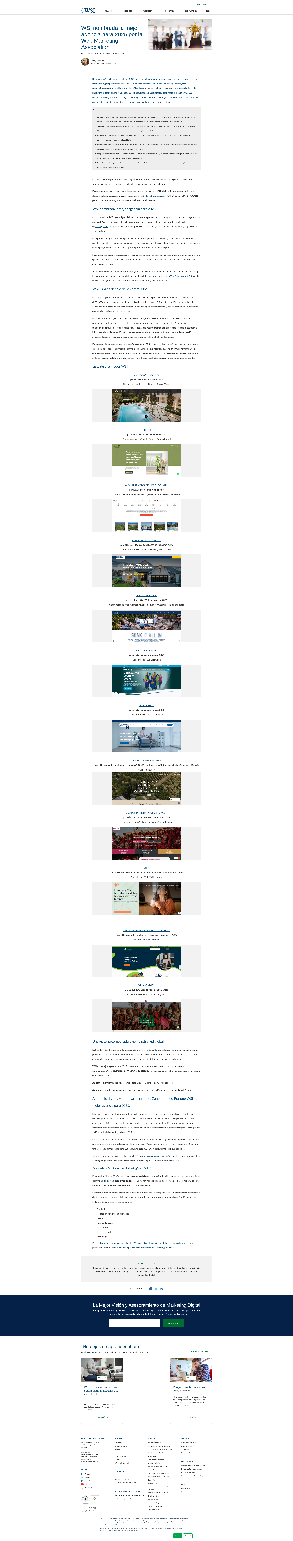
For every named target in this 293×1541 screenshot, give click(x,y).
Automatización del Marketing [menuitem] (158, 1492)
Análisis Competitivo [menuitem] (154, 1443)
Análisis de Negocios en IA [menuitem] (123, 1499)
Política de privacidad (111, 1525)
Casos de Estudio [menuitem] (186, 1446)
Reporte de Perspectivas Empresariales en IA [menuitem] (129, 1495)
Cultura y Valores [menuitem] (120, 1456)
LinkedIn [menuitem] (88, 1481)
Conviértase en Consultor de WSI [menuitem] (125, 1482)
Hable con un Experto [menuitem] (188, 1472)
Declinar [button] (188, 1536)
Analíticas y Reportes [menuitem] (155, 1506)
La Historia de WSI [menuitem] (121, 1446)
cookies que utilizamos (177, 1523)
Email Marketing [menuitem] (153, 1496)
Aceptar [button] (177, 1536)
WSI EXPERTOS (149, 11)
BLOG (208, 11)
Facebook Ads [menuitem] (152, 1470)
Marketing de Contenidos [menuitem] (156, 1460)
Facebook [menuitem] (88, 1474)
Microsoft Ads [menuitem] (152, 1483)
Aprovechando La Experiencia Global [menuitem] (193, 1466)
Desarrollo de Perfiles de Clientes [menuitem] (159, 1446)
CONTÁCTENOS (191, 11)
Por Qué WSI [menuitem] (119, 1443)
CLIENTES (128, 11)
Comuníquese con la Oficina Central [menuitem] (126, 1476)
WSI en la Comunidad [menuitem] (122, 1463)
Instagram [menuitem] (88, 1487)
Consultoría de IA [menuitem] (153, 1509)
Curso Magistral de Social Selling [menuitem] (158, 1473)
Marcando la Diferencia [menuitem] (188, 1443)
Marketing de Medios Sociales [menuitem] (157, 1466)
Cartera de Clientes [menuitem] (187, 1453)
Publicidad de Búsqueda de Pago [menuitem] (158, 1476)
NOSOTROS (169, 11)
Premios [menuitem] (117, 1453)
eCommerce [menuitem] (152, 1456)
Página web (86, 22)
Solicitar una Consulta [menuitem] (122, 1479)
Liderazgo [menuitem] (118, 1449)
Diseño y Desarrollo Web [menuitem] (156, 1453)
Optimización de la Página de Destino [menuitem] (160, 1449)
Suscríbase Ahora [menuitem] (187, 1492)
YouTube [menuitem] (88, 1484)
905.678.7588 (202, 4)
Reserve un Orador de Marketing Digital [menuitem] (194, 1476)
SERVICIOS (109, 11)
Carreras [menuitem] (117, 1460)
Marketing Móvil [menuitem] (153, 1499)
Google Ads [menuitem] (151, 1480)
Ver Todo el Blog (200, 1352)
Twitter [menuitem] (87, 1477)
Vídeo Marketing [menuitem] (153, 1503)
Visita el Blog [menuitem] (185, 1488)
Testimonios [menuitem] (185, 1449)
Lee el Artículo (102, 1417)
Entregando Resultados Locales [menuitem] (191, 1469)
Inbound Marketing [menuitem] (154, 1463)
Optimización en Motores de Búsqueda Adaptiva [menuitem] (160, 1488)
